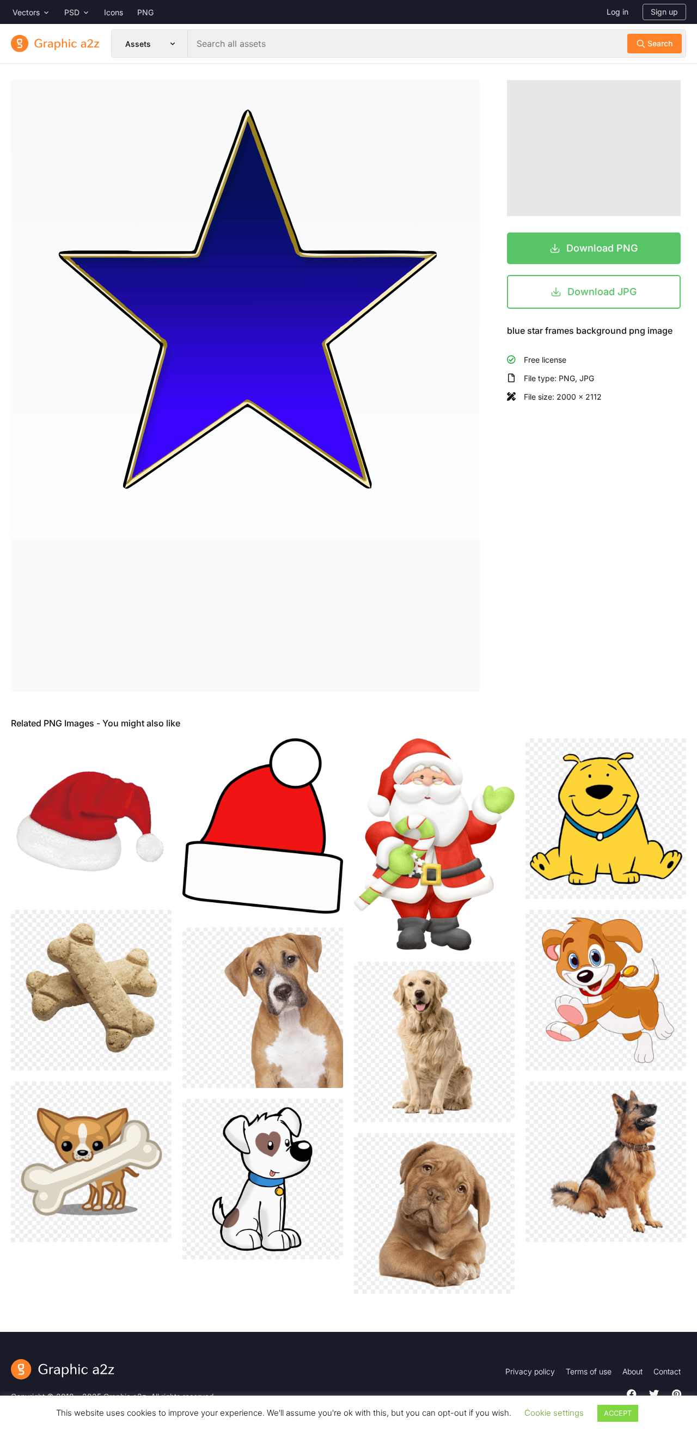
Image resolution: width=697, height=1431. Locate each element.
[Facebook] (631, 1394)
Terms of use (589, 1371)
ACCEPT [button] (618, 1413)
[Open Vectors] (46, 12)
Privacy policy (530, 1371)
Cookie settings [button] (554, 1413)
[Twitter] (654, 1394)
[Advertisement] (245, 615)
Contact (667, 1371)
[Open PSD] (86, 12)
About (632, 1371)
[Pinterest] (676, 1394)
